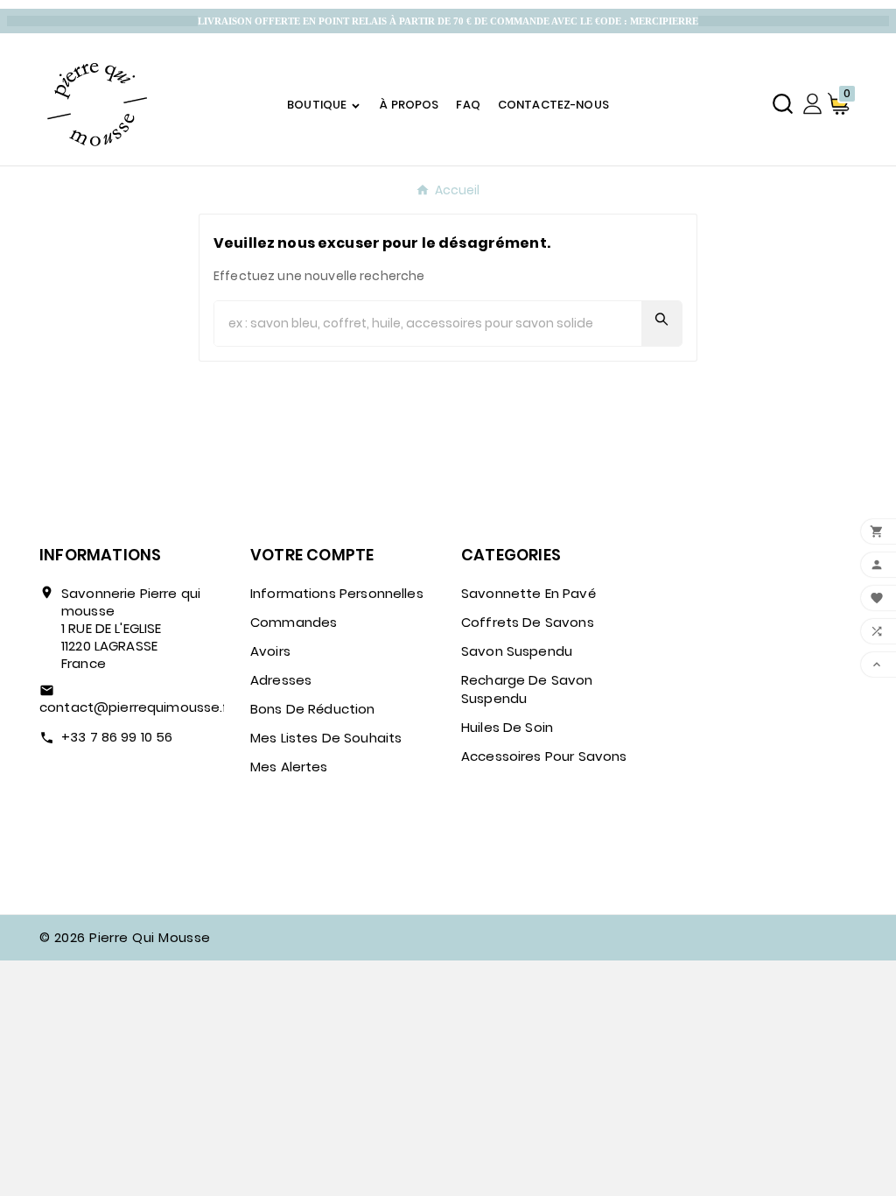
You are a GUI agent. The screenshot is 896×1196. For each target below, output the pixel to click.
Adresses (281, 680)
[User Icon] (812, 104)
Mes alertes (289, 766)
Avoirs (270, 651)
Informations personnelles (337, 593)
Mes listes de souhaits (326, 737)
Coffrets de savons (527, 622)
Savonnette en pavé (528, 593)
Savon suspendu (516, 651)
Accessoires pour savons (543, 756)
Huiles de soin (507, 727)
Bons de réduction (312, 709)
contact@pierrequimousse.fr (136, 707)
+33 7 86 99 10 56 (116, 737)
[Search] (661, 319)
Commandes (293, 622)
